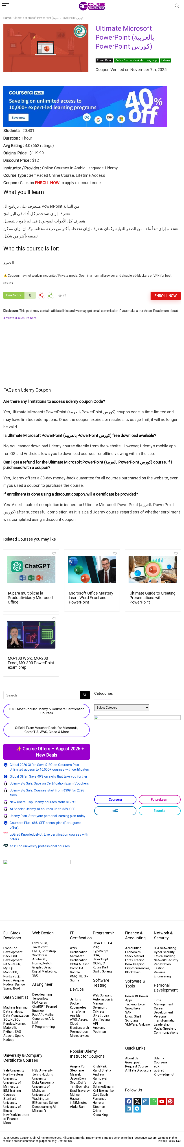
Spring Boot (11, 988)
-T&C (178, 1141)
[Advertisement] (92, 353)
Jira (106, 1015)
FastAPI (37, 1014)
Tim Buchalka (79, 1086)
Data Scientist (15, 997)
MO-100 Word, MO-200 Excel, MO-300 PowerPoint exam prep (31, 663)
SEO (35, 975)
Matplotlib (10, 1027)
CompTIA (76, 968)
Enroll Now (165, 296)
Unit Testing (101, 1019)
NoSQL (15, 1019)
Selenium (99, 1007)
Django (20, 984)
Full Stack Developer (12, 935)
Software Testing (101, 982)
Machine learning (15, 1007)
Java (96, 943)
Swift (97, 971)
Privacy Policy (166, 1141)
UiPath (97, 1015)
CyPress (99, 1011)
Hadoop (8, 1039)
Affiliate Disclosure (138, 1070)
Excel (141, 1004)
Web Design (43, 933)
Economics (133, 952)
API (95, 1023)
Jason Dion (78, 1078)
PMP (73, 976)
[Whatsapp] (153, 1101)
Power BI (131, 996)
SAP (128, 1012)
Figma (36, 963)
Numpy (20, 1023)
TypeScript (100, 951)
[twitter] (137, 1101)
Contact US (65, 1141)
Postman (99, 1031)
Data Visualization (16, 1015)
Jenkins (75, 999)
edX (115, 811)
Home (7, 17)
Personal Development (166, 987)
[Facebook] (128, 1101)
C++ (104, 943)
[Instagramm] (145, 1101)
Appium (98, 1027)
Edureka (159, 811)
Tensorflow (40, 998)
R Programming (43, 1026)
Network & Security (163, 935)
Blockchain (132, 972)
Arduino (144, 1024)
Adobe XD (39, 959)
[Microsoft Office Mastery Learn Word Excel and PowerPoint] (92, 569)
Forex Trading (135, 960)
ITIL (80, 976)
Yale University (13, 1070)
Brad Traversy (80, 1090)
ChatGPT (38, 1006)
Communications (166, 1032)
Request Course (136, 1066)
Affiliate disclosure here (20, 318)
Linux (129, 1016)
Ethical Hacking (164, 956)
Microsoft (39, 1111)
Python (8, 1031)
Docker (75, 1003)
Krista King (100, 1115)
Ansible (75, 1015)
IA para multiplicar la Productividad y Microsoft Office (30, 597)
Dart (105, 967)
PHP (96, 947)
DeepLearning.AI (44, 1106)
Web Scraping (102, 995)
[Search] (177, 6)
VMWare (131, 1024)
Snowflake (132, 1008)
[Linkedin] (128, 1109)
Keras (43, 1002)
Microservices (80, 1035)
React (7, 980)
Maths (49, 1014)
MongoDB (10, 972)
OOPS (97, 963)
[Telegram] (137, 1109)
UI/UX (36, 951)
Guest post (132, 1062)
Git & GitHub (11, 964)
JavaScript (40, 947)
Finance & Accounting (135, 935)
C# (110, 943)
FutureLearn (159, 799)
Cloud (74, 1023)
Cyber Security (164, 952)
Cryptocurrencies (137, 968)
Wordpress (40, 955)
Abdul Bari (77, 1106)
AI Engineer (42, 984)
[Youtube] (162, 1101)
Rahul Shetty (102, 1070)
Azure (82, 1019)
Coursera (115, 799)
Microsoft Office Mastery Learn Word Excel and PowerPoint (91, 597)
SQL (6, 1019)
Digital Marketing (44, 971)
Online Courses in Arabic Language (136, 60)
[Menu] (5, 6)
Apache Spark (13, 1035)
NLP (34, 1002)
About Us (131, 1058)
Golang (107, 971)
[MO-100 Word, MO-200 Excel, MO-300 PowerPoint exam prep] (31, 635)
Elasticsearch (79, 1027)
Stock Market (134, 956)
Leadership (162, 1024)
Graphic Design (42, 967)
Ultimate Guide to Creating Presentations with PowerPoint (152, 597)
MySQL (8, 968)
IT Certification (81, 935)
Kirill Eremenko (103, 1090)
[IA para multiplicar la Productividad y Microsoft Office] (31, 569)
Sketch (47, 963)
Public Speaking (165, 1028)
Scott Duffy (78, 1082)
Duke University (43, 1082)
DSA (96, 955)
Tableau (131, 1004)
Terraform (77, 1011)
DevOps (77, 989)
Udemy (165, 60)
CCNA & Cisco (79, 964)
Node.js (8, 984)
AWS (73, 1019)
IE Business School (45, 1102)
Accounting (133, 948)
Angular (18, 980)
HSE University (42, 1070)
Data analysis (12, 1011)
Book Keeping (135, 964)
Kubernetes (78, 1007)
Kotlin (97, 967)
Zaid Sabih (100, 1094)
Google (75, 972)
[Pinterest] (170, 1101)
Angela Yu (77, 1066)
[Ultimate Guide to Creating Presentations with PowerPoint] (153, 569)
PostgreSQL (11, 976)
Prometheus (79, 1031)
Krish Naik (100, 1066)
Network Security (166, 960)
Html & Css (40, 943)
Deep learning (42, 994)
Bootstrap (49, 951)
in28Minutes (79, 1102)
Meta (7, 1123)
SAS (18, 1031)
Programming (105, 933)
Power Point (104, 60)
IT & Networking (165, 948)
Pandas (8, 1023)
